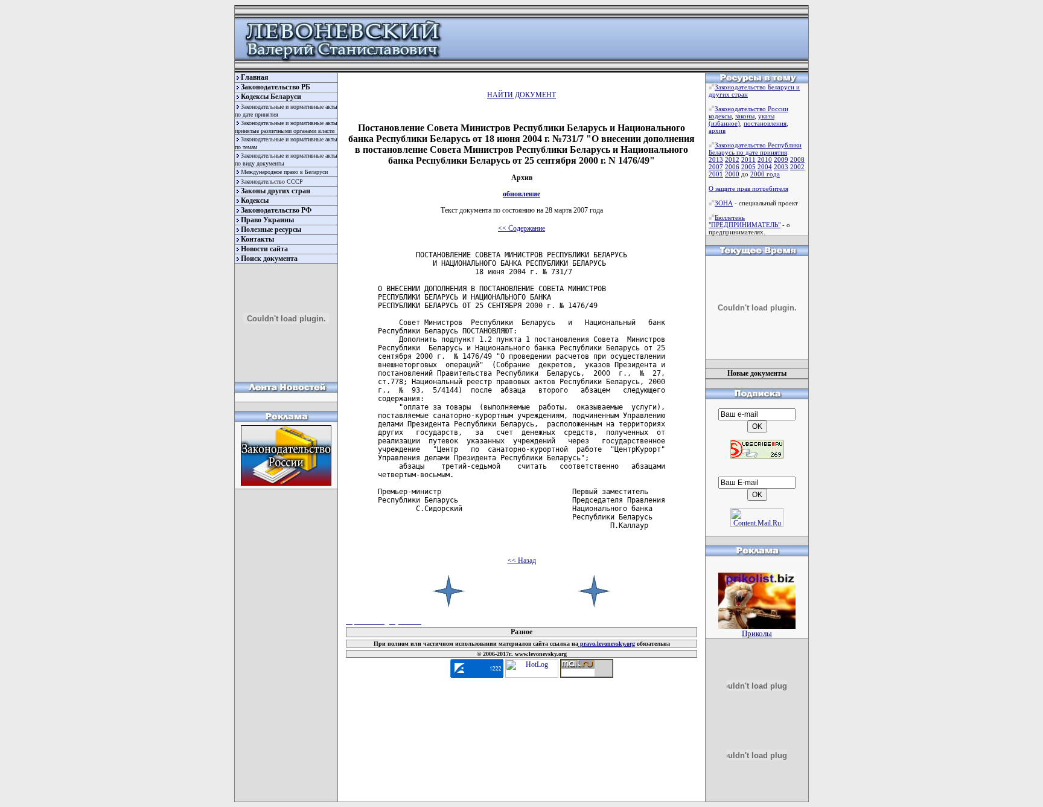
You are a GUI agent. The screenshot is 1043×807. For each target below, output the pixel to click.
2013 (716, 159)
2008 (797, 159)
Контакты (257, 239)
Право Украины (267, 220)
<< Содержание (521, 228)
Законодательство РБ (275, 87)
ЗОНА (724, 203)
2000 (732, 174)
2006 (732, 166)
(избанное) (724, 123)
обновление (521, 194)
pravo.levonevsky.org (606, 643)
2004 (765, 166)
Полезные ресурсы (271, 229)
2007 (716, 166)
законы (744, 116)
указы (766, 116)
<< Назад (522, 560)
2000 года (765, 174)
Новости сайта (264, 249)
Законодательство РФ (276, 210)
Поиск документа (269, 258)
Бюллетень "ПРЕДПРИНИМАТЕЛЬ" (744, 221)
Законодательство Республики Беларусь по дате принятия (755, 148)
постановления (765, 123)
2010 (765, 159)
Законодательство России (751, 108)
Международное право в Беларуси (284, 172)
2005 (748, 166)
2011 (748, 159)
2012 (732, 159)
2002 (797, 166)
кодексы (720, 116)
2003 (781, 166)
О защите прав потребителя (748, 188)
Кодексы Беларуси (271, 96)
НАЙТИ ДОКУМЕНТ (521, 95)
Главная (255, 77)
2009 (781, 159)
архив (717, 130)
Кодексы (255, 200)
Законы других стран (275, 191)
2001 (716, 174)
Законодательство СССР (272, 181)
